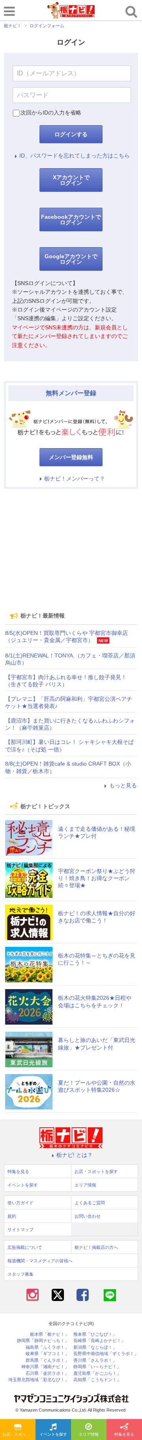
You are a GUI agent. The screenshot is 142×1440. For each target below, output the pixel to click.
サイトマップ (20, 1229)
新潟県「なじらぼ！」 (95, 1347)
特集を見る (124, 1434)
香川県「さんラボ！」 (95, 1360)
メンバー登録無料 (71, 457)
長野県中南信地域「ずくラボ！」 (105, 1354)
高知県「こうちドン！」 (97, 1380)
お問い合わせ (88, 1216)
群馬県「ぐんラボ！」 (47, 1360)
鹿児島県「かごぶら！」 (97, 1373)
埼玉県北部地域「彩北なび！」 (38, 1380)
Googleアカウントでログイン (71, 259)
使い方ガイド (20, 1202)
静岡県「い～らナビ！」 (97, 1367)
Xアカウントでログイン (71, 180)
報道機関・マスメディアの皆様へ (40, 1260)
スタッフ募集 (20, 1274)
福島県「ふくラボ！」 (47, 1347)
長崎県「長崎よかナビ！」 (99, 1341)
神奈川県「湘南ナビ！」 (45, 1367)
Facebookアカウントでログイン (71, 219)
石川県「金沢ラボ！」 (47, 1373)
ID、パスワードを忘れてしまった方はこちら (74, 155)
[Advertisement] (71, 550)
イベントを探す (53, 1434)
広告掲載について (24, 1247)
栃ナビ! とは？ (74, 1155)
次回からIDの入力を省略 (51, 112)
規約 (11, 1216)
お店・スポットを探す (19, 1434)
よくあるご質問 (90, 1202)
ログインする (71, 134)
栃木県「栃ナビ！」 (49, 1334)
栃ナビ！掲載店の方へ (96, 1247)
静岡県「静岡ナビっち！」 (43, 1341)
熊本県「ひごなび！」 (95, 1334)
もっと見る (123, 785)
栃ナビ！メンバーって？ (74, 478)
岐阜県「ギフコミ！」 (47, 1354)
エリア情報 (89, 1434)
